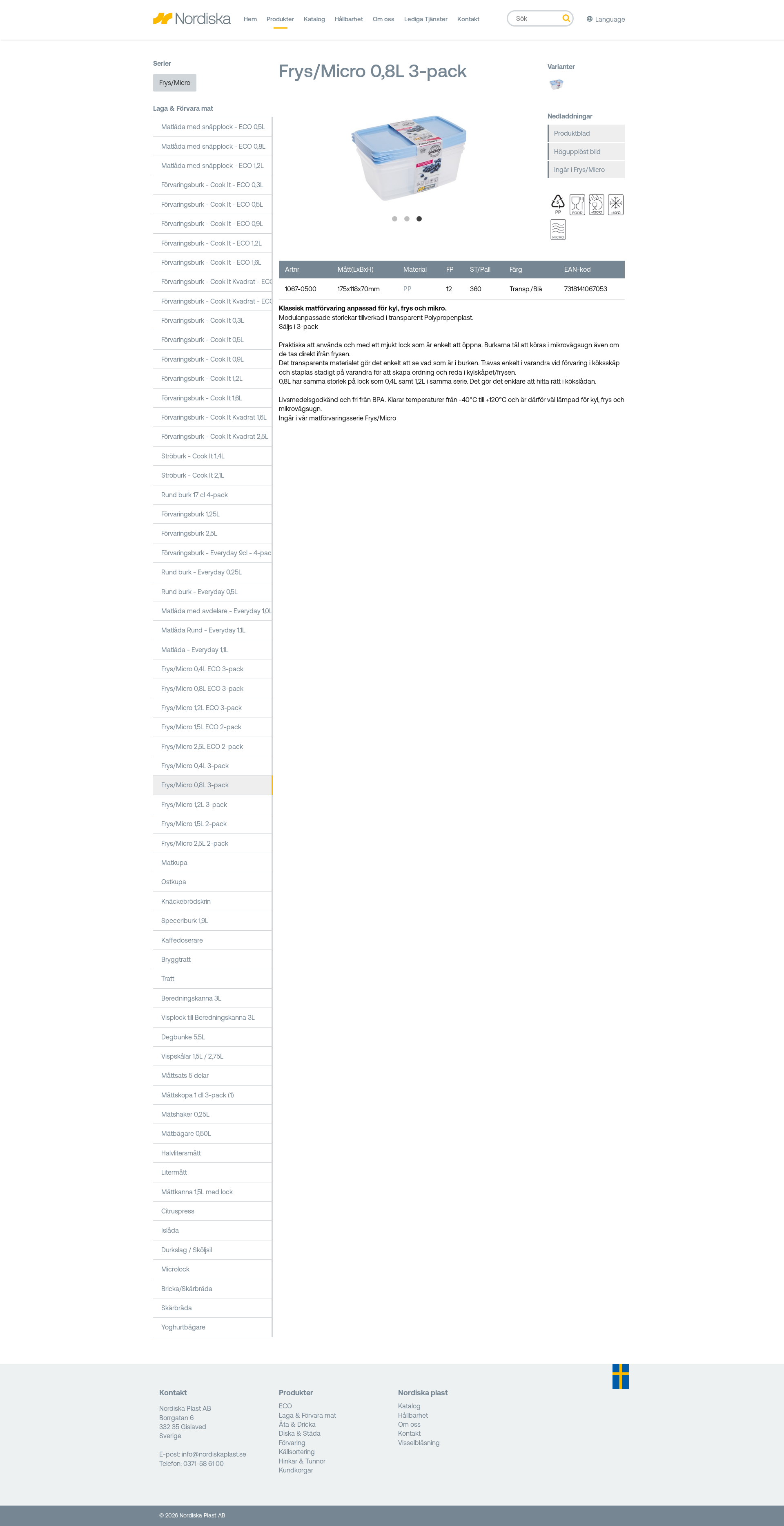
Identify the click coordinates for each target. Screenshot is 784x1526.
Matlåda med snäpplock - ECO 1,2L (212, 165)
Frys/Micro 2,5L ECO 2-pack (202, 746)
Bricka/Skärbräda (186, 1288)
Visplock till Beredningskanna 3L (208, 1017)
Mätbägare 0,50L (186, 1133)
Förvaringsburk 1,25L (190, 514)
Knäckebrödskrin (186, 901)
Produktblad (572, 133)
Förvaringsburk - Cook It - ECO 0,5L (212, 204)
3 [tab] (419, 219)
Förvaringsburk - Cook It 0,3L (202, 320)
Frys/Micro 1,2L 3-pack (194, 804)
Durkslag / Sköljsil (186, 1249)
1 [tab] (395, 219)
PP (407, 289)
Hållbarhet (349, 19)
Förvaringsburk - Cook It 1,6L (201, 398)
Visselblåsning (419, 1442)
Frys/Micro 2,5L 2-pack (194, 843)
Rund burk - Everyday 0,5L (199, 591)
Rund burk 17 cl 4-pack (194, 494)
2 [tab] (407, 219)
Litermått (174, 1172)
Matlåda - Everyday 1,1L (194, 649)
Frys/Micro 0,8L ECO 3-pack (202, 688)
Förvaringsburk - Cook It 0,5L (202, 339)
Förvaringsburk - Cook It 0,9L (202, 359)
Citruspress (177, 1211)
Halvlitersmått (181, 1153)
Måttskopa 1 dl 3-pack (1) (197, 1095)
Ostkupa (173, 881)
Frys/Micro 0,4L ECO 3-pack (202, 669)
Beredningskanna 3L (191, 998)
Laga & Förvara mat (183, 108)
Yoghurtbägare (183, 1327)
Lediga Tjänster (426, 19)
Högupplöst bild (577, 151)
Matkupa (174, 862)
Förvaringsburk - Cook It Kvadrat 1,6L (214, 417)
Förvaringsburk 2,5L (189, 533)
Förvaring (292, 1442)
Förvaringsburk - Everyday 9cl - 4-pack (217, 552)
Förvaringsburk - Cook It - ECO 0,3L (212, 184)
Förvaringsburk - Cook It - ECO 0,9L (212, 223)
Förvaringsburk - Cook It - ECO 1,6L (211, 262)
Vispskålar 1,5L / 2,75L (192, 1056)
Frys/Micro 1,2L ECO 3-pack (201, 707)
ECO (285, 1406)
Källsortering (297, 1451)
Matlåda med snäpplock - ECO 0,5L (213, 126)
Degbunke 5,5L (183, 1037)
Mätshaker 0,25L (185, 1114)
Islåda (170, 1230)
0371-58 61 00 (203, 1463)
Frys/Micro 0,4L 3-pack (195, 765)
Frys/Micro (174, 82)
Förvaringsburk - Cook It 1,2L (202, 378)
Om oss (383, 19)
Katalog (314, 19)
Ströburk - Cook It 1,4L (193, 456)
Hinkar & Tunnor (302, 1461)
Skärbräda (176, 1308)
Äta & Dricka (297, 1424)
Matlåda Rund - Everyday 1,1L (203, 630)
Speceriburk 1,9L (184, 920)
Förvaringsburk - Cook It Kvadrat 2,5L (214, 436)
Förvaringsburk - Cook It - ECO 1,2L (211, 243)
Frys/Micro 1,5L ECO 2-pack (201, 727)
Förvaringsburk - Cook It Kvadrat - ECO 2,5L (217, 301)
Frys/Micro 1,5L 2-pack (194, 823)
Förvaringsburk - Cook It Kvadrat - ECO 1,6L (217, 281)
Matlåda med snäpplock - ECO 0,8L (213, 146)
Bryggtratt (176, 959)
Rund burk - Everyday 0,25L (201, 572)
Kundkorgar (296, 1470)
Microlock (175, 1269)
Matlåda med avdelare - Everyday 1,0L (216, 610)
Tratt (167, 978)
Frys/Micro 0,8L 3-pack (195, 785)
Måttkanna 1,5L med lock (197, 1191)
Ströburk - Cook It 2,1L (192, 475)
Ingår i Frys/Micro (579, 169)
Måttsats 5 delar (185, 1075)
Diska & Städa (300, 1433)
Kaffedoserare (182, 940)
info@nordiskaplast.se (214, 1454)
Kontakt (468, 19)
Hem (250, 19)
